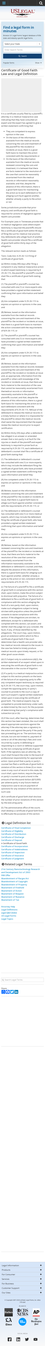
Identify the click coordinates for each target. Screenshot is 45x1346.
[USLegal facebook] (10, 1339)
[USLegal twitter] (27, 1339)
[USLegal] (22, 9)
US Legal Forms (8, 915)
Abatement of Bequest (12, 893)
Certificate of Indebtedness (14, 849)
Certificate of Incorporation (14, 846)
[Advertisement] (21, 95)
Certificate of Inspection (13, 852)
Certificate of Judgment (12, 858)
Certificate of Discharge (12, 837)
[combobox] (22, 53)
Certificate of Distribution (13, 834)
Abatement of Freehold (12, 887)
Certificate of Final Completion (16, 827)
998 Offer (5, 875)
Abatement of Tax (10, 899)
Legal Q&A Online (9, 912)
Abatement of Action (11, 890)
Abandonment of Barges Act (15, 878)
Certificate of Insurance (12, 855)
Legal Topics (7, 918)
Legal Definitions (9, 909)
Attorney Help (8, 906)
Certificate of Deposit (11, 840)
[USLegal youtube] (35, 1339)
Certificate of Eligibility (12, 831)
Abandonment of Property (14, 884)
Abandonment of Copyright (14, 881)
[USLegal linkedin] (18, 1339)
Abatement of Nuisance (12, 896)
